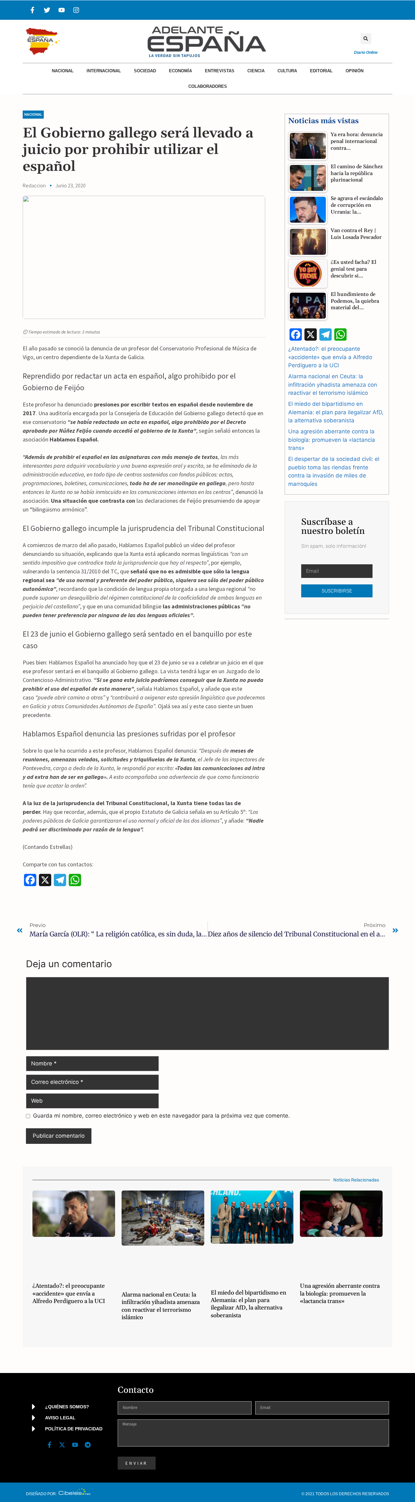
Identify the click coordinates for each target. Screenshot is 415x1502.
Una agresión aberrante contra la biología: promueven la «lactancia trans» (331, 439)
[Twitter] (47, 10)
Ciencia (256, 70)
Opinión (354, 70)
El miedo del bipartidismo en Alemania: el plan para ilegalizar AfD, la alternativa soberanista (336, 412)
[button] (366, 38)
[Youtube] (61, 10)
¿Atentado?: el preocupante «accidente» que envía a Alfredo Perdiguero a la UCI (330, 357)
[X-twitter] (62, 1444)
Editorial (321, 70)
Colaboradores (207, 86)
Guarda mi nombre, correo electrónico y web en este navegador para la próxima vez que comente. (161, 1115)
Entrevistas (219, 70)
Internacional (104, 70)
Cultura (287, 70)
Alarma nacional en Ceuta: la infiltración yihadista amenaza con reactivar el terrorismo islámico (332, 384)
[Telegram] (87, 1444)
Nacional (63, 70)
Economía (180, 70)
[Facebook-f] (32, 10)
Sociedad (145, 70)
